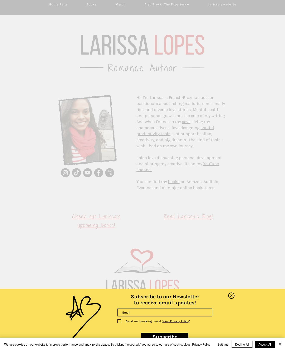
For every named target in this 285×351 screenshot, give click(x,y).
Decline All (242, 344)
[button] (231, 295)
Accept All (265, 344)
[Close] (279, 344)
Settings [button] (223, 344)
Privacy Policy (201, 344)
